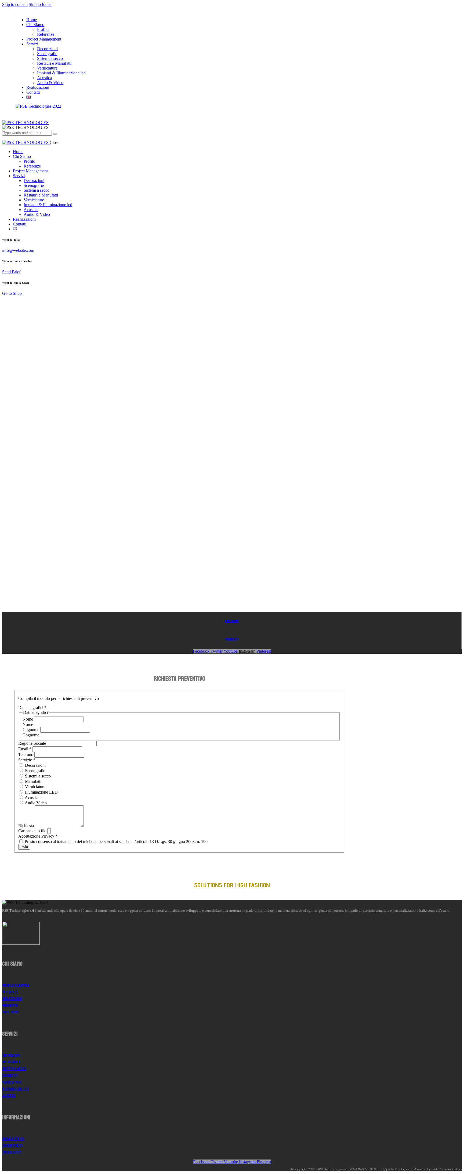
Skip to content (15, 4)
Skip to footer (40, 4)
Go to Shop (12, 293)
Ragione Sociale (32, 743)
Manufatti (32, 781)
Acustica (31, 797)
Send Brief (11, 272)
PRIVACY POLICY (13, 1139)
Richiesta (26, 825)
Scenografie (34, 770)
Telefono (26, 754)
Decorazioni (35, 765)
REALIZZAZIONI (12, 998)
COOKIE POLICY (12, 1145)
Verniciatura (34, 786)
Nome (28, 719)
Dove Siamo (232, 621)
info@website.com (18, 250)
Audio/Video (35, 803)
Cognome (31, 729)
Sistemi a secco (37, 776)
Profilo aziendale (15, 985)
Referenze (10, 992)
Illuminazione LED (41, 792)
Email (24, 749)
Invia (24, 847)
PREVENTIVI (231, 639)
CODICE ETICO (11, 1152)
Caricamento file (32, 830)
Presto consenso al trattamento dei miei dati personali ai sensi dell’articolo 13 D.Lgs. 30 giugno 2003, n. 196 (116, 841)
